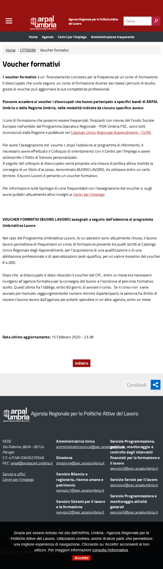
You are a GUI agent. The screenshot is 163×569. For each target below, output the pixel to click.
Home (10, 50)
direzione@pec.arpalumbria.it (80, 463)
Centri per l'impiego (89, 194)
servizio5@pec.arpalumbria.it (134, 512)
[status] (156, 21)
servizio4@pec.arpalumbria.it (134, 485)
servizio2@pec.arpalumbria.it (80, 512)
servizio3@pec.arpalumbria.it (134, 468)
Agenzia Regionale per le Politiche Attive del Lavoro (93, 21)
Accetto (81, 558)
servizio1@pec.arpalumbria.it (80, 490)
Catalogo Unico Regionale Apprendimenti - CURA (111, 132)
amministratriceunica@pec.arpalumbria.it (90, 447)
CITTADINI (28, 50)
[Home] (35, 21)
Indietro (81, 363)
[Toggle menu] (8, 21)
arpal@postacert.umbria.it (32, 463)
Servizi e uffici (14, 474)
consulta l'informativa (110, 550)
